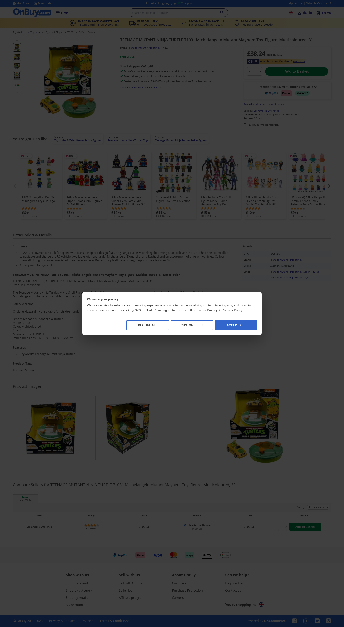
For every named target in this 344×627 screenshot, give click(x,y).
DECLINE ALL (147, 325)
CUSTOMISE (189, 325)
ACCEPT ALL (236, 325)
